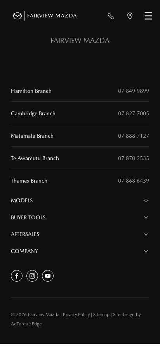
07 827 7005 (133, 113)
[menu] (148, 16)
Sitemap (101, 314)
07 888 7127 (133, 136)
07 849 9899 (133, 91)
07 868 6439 (133, 181)
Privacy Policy (76, 314)
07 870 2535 (133, 158)
